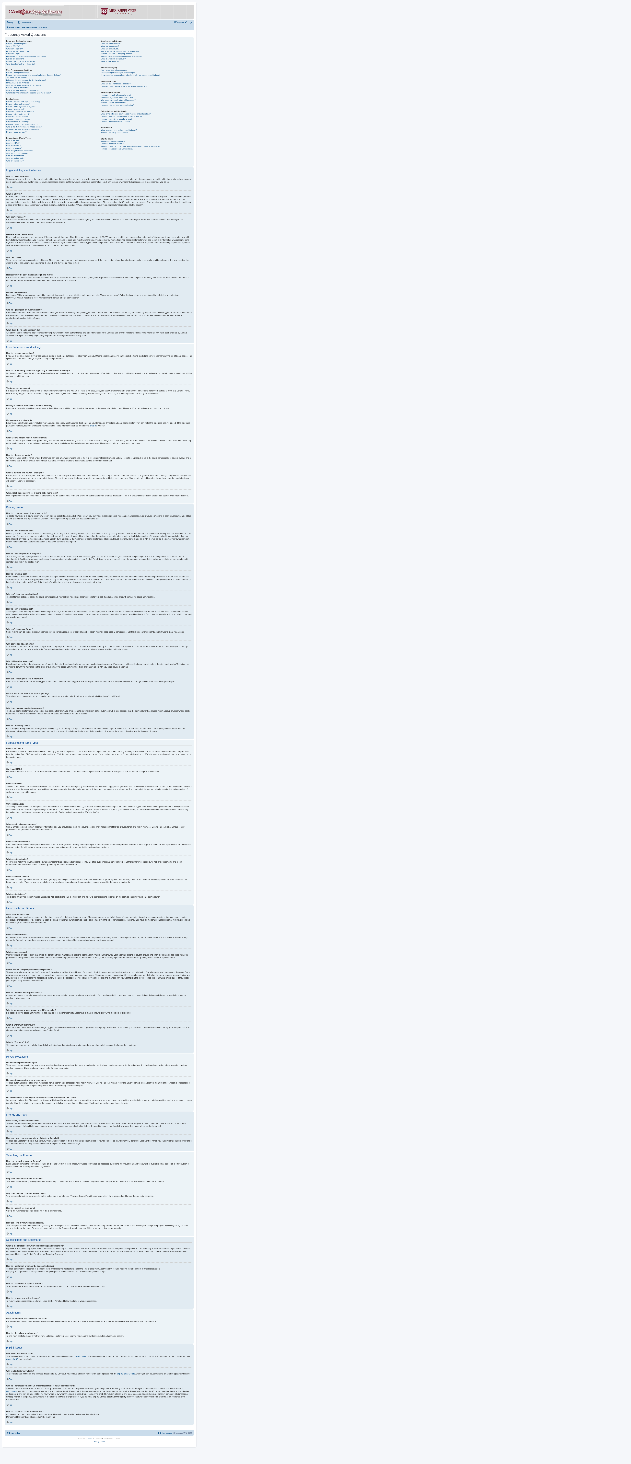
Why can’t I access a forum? (17, 117)
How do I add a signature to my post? (21, 107)
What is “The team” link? (110, 61)
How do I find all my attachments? (114, 133)
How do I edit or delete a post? (18, 104)
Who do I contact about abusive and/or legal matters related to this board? (130, 146)
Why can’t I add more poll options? (20, 112)
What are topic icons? (14, 161)
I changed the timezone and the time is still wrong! (26, 80)
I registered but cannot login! (17, 51)
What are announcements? (17, 153)
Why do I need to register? (16, 44)
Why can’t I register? (14, 49)
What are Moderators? (110, 46)
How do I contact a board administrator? (117, 149)
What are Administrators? (111, 44)
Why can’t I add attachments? (18, 119)
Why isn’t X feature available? (112, 144)
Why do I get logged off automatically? (21, 61)
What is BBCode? (13, 141)
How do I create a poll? (15, 109)
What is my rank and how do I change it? (22, 90)
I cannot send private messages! (114, 70)
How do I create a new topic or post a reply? (23, 102)
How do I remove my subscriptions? (115, 121)
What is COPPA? (13, 46)
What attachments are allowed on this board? (119, 130)
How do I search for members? (113, 103)
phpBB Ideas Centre (126, 1374)
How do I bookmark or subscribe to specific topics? (121, 116)
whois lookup (12, 1391)
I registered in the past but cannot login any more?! (26, 56)
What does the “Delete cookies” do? (20, 64)
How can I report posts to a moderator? (22, 124)
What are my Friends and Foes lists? (115, 84)
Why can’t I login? (13, 54)
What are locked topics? (15, 158)
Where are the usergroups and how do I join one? (120, 51)
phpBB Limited (80, 1356)
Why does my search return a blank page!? (118, 100)
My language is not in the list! (17, 83)
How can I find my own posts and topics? (117, 105)
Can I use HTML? (13, 143)
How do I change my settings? (18, 73)
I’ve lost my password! (15, 59)
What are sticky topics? (15, 156)
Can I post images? (14, 148)
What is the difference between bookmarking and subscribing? (126, 114)
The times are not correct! (16, 78)
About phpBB (12, 1359)
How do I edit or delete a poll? (18, 114)
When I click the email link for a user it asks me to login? (28, 93)
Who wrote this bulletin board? (113, 141)
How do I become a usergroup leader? (116, 54)
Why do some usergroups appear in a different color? (122, 56)
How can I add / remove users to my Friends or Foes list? (124, 86)
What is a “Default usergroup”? (113, 59)
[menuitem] (9, 22)
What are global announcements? (19, 151)
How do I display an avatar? (17, 88)
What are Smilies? (13, 146)
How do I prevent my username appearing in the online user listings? (33, 75)
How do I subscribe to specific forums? (116, 119)
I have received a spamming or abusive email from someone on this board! (130, 75)
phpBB (93, 426)
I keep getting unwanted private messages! (118, 73)
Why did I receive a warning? (17, 122)
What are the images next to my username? (23, 85)
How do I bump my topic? (16, 132)
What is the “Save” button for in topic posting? (24, 127)
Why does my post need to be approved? (22, 129)
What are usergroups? (110, 49)
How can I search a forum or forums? (116, 95)
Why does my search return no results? (117, 98)
